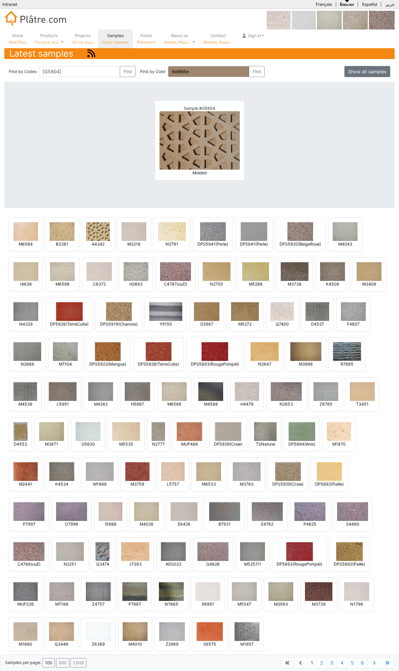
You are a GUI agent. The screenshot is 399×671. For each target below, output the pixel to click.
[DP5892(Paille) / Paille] (329, 471)
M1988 (100, 483)
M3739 (319, 604)
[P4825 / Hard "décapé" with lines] (309, 511)
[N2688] (27, 351)
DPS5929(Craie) (287, 483)
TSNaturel (265, 443)
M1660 (25, 644)
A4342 (98, 243)
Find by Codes (23, 71)
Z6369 (98, 644)
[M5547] (244, 591)
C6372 (99, 283)
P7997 (29, 523)
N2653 (286, 403)
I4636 (26, 283)
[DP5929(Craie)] (228, 431)
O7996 (71, 523)
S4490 (352, 523)
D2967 (206, 323)
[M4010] (135, 631)
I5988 (111, 523)
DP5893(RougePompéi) (299, 564)
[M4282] (100, 391)
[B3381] (62, 231)
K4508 (332, 283)
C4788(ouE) (29, 564)
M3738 (294, 283)
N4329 (26, 323)
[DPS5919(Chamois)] (119, 311)
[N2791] (172, 231)
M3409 (369, 283)
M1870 (339, 443)
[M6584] (25, 231)
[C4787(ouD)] (175, 271)
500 (63, 662)
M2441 (25, 483)
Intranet (9, 4)
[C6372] (99, 271)
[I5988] (110, 511)
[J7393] (135, 551)
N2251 (70, 564)
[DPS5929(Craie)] (288, 471)
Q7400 (282, 323)
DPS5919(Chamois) (119, 323)
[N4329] (25, 311)
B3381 (62, 243)
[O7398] (279, 19)
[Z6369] (98, 631)
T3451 (362, 403)
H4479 (247, 403)
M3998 (306, 363)
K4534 (61, 483)
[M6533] (208, 471)
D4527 (317, 323)
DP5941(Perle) (254, 243)
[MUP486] (189, 431)
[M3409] (369, 271)
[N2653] (286, 391)
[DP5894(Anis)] (302, 431)
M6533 (209, 483)
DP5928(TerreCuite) (69, 323)
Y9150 (165, 323)
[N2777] (158, 431)
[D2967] (206, 311)
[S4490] (352, 511)
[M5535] (126, 431)
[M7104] (65, 351)
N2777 (158, 443)
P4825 (309, 523)
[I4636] (25, 271)
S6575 (209, 644)
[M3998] (305, 351)
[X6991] (207, 591)
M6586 (174, 403)
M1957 (247, 644)
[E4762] (267, 511)
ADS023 (173, 564)
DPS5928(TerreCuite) (158, 363)
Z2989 (172, 644)
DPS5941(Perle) (212, 243)
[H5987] (137, 391)
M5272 (244, 323)
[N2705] (216, 271)
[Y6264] (304, 19)
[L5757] (173, 471)
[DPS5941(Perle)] (213, 231)
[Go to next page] (374, 662)
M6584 (26, 243)
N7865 (171, 604)
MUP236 (25, 604)
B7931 (224, 523)
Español (369, 4)
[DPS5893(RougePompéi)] (215, 351)
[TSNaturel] (265, 431)
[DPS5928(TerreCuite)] (158, 351)
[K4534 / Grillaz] (61, 471)
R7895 (347, 363)
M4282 (100, 403)
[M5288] (255, 271)
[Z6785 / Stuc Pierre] (325, 391)
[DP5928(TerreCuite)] (69, 311)
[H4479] (247, 391)
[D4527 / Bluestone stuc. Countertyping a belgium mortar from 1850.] (317, 311)
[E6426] (184, 511)
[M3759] (137, 471)
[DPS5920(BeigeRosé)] (382, 19)
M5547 (244, 604)
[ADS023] (173, 551)
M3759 (137, 483)
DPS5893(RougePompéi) (215, 363)
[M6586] (174, 391)
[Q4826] (212, 551)
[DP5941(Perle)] (254, 231)
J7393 (135, 564)
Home (17, 38)
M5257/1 (252, 564)
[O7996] (71, 511)
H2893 (136, 283)
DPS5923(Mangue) (107, 363)
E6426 (184, 523)
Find (128, 71)
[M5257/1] (252, 551)
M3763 (247, 483)
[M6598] (62, 271)
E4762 (267, 523)
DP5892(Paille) (329, 483)
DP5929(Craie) (228, 443)
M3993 (281, 604)
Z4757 (98, 604)
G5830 (88, 443)
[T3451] (362, 391)
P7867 (135, 604)
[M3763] (247, 471)
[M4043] (345, 231)
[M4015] (329, 19)
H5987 (137, 403)
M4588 (211, 403)
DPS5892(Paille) (349, 564)
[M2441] (25, 471)
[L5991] (63, 391)
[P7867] (134, 591)
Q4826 (213, 564)
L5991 (63, 403)
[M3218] (134, 231)
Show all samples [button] (367, 71)
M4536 (25, 403)
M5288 (256, 283)
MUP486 (189, 443)
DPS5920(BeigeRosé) (300, 243)
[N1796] (356, 591)
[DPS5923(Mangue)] (108, 351)
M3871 (51, 443)
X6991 (208, 604)
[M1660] (25, 631)
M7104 (65, 363)
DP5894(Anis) (301, 443)
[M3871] (51, 431)
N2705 (216, 283)
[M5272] (245, 311)
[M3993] (280, 591)
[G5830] (88, 431)
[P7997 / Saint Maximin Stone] (28, 511)
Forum (146, 38)
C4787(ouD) (175, 283)
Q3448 (61, 644)
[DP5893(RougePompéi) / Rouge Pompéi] (299, 551)
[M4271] (355, 19)
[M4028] (146, 511)
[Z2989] (172, 631)
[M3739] (318, 591)
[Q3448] (61, 631)
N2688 (27, 363)
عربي (390, 4)
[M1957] (247, 631)
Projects (82, 38)
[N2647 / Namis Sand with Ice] (265, 351)
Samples (115, 38)
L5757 (173, 483)
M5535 (126, 443)
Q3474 (102, 564)
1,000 (78, 662)
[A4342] (98, 231)
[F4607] (353, 311)
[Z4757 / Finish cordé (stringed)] (98, 591)
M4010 (135, 644)
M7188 (61, 604)
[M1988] (100, 471)
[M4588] (210, 391)
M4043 (345, 243)
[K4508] (332, 271)
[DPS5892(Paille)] (349, 551)
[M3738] (294, 271)
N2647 (264, 363)
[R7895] (347, 351)
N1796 (356, 604)
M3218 (133, 243)
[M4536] (25, 391)
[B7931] (224, 511)
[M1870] (339, 431)
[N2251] (70, 551)
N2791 (172, 243)
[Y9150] (165, 311)
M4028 (146, 523)
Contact (218, 38)
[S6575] (210, 631)
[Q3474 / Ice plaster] (103, 551)
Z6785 (326, 403)
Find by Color (153, 71)
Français (324, 4)
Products (47, 38)
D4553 (20, 443)
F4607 (353, 323)
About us (178, 38)
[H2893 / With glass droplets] (136, 271)
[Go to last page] (387, 662)
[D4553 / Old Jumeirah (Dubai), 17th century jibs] (20, 431)
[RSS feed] (91, 53)
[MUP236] (25, 591)
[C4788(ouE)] (28, 551)
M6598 (62, 283)
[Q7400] (282, 311)
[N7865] (171, 591)
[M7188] (61, 591)
